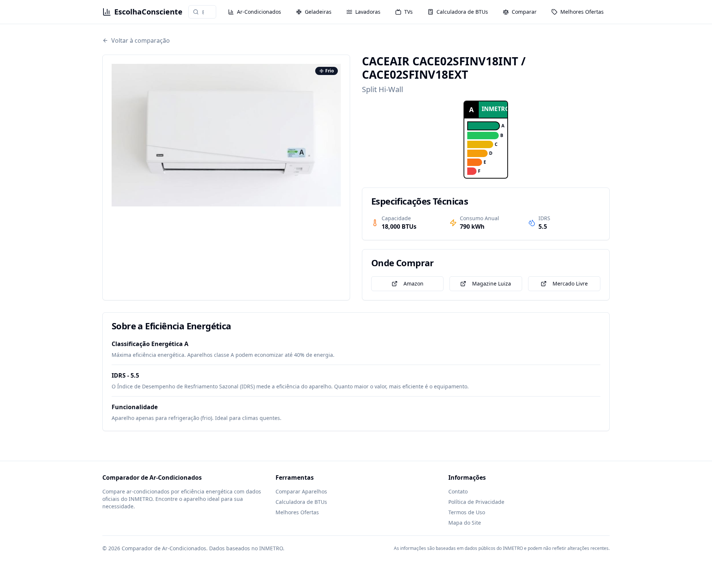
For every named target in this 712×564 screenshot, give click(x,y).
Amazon (413, 283)
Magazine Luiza (491, 283)
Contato (458, 491)
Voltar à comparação (140, 40)
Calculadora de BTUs (301, 501)
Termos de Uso (466, 512)
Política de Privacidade (476, 501)
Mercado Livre (570, 283)
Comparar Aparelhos (301, 491)
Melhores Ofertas (297, 512)
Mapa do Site (464, 522)
